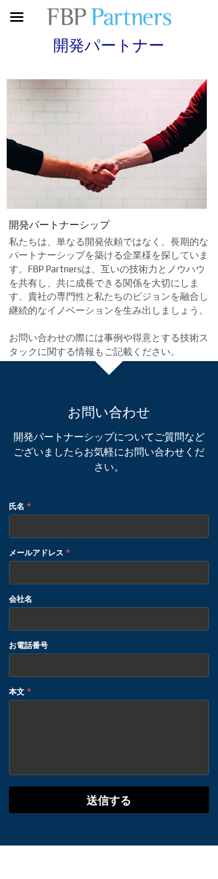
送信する (109, 800)
